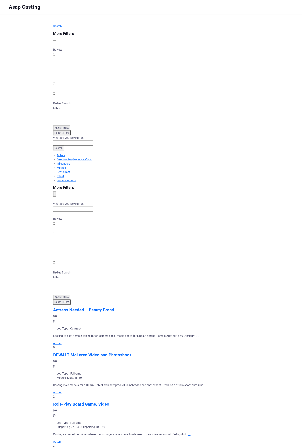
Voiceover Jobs (66, 180)
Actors (61, 155)
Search (57, 26)
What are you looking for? (68, 137)
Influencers (63, 163)
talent (60, 176)
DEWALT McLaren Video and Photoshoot (92, 355)
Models (61, 167)
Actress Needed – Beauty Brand (83, 310)
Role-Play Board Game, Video (81, 404)
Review (57, 49)
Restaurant (63, 172)
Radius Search (61, 103)
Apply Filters (62, 127)
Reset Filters (62, 132)
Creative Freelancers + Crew (74, 159)
